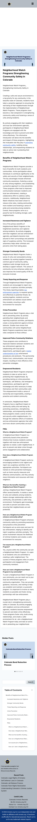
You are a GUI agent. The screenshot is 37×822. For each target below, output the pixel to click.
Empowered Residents (13, 719)
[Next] (31, 655)
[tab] (14, 671)
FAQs (8, 723)
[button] (32, 4)
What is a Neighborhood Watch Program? (21, 727)
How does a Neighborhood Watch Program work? (21, 731)
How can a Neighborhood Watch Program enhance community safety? (21, 738)
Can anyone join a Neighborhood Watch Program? (21, 742)
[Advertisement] (18, 26)
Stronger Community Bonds (15, 703)
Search (30, 682)
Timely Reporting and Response (16, 707)
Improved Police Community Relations (18, 715)
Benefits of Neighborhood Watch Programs (18, 695)
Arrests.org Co (12, 812)
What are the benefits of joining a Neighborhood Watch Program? (21, 735)
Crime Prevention (12, 711)
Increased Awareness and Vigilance (17, 699)
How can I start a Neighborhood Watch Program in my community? (21, 746)
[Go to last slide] (5, 655)
